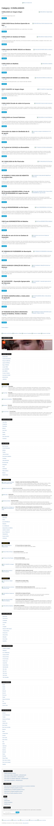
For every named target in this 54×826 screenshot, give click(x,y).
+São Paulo (4, 673)
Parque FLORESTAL (6, 360)
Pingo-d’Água (5, 758)
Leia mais (4, 18)
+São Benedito (5, 667)
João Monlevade (5, 460)
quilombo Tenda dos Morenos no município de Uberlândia (24, 786)
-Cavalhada (4, 620)
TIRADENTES (5, 534)
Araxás (3, 686)
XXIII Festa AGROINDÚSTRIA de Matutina (15, 221)
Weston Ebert (6, 787)
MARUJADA (11, 494)
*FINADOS (4, 650)
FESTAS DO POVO (14, 500)
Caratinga (4, 458)
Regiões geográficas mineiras (10, 773)
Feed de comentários (8, 802)
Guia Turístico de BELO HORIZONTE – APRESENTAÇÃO (15, 775)
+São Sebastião (5, 677)
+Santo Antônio (5, 665)
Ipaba (3, 743)
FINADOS (4, 523)
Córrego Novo (5, 733)
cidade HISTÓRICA (6, 362)
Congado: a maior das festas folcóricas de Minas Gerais (26, 481)
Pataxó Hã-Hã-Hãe (6, 699)
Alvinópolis (4, 464)
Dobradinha (10, 386)
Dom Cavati (4, 737)
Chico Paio (10, 392)
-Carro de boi (5, 618)
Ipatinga (4, 450)
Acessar (5, 798)
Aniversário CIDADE (6, 375)
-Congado (4, 626)
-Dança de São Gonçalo (7, 628)
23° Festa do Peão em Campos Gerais (23, 545)
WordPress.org (7, 804)
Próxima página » (5, 327)
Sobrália (4, 764)
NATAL (3, 519)
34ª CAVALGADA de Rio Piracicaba (13, 161)
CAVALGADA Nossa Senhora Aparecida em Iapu (25, 586)
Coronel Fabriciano (6, 448)
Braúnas (4, 729)
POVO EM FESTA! (5, 479)
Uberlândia (4, 468)
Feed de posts (7, 800)
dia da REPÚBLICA (6, 521)
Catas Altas (4, 422)
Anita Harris (6, 793)
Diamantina (4, 426)
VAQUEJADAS (5, 543)
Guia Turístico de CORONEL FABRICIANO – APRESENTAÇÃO (16, 778)
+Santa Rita (4, 662)
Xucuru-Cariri (5, 705)
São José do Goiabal (6, 762)
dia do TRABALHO (6, 532)
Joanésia (4, 747)
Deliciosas (4, 384)
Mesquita (4, 751)
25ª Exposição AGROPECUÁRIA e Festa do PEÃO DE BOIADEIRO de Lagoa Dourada (15, 192)
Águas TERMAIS (5, 364)
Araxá (3, 466)
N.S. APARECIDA (5, 525)
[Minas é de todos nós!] (27, 2)
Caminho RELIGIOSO (6, 358)
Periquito (4, 756)
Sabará (3, 434)
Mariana (4, 428)
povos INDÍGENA (5, 369)
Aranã (3, 684)
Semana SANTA (5, 536)
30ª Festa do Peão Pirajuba (19, 557)
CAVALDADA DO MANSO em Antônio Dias (15, 78)
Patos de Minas (5, 470)
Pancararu (4, 695)
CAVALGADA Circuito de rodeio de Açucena (16, 103)
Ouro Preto (4, 430)
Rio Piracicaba (5, 462)
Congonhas (4, 424)
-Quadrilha (4, 641)
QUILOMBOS (5, 371)
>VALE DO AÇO (5, 454)
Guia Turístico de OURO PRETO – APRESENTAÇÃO (14, 776)
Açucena (4, 721)
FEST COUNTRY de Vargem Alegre (13, 89)
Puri (3, 701)
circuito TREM (5, 366)
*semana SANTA (5, 654)
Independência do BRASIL (7, 527)
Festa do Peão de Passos (19, 551)
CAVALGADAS (5, 578)
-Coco (3, 624)
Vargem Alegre (5, 474)
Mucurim (4, 693)
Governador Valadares (6, 456)
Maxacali (4, 691)
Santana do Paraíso (6, 719)
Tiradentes (4, 438)
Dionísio (4, 735)
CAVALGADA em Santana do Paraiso (13, 37)
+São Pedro (4, 675)
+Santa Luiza (5, 660)
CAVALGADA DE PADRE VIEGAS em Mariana (16, 49)
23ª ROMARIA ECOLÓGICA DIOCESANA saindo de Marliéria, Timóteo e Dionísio (14, 313)
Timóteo (4, 452)
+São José (4, 671)
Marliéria (4, 749)
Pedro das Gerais (7, 786)
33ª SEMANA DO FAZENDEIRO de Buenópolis (16, 251)
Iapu (3, 741)
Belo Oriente (4, 725)
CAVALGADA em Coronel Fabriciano (13, 117)
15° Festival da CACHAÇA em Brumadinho (15, 147)
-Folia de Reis (5, 634)
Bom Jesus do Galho (6, 727)
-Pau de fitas (4, 638)
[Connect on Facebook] (26, 333)
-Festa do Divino (5, 656)
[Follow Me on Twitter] (16, 333)
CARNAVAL (4, 538)
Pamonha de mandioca (17, 398)
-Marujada (4, 636)
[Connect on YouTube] (45, 333)
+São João (4, 669)
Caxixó (3, 688)
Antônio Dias (4, 723)
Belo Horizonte (5, 446)
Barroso (3, 472)
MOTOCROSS (5, 377)
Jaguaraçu (4, 745)
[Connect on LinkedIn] (36, 333)
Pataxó (3, 697)
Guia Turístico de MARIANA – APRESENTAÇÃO (13, 780)
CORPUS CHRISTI (6, 530)
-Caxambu (4, 622)
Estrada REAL (5, 356)
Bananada (10, 405)
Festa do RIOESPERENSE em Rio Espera (15, 207)
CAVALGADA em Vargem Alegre (12, 12)
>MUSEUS (4, 379)
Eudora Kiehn (7, 791)
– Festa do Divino (5, 630)
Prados (3, 432)
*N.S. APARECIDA (5, 652)
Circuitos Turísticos (6, 373)
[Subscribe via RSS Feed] (7, 333)
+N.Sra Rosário (5, 658)
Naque (3, 754)
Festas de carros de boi (17, 488)
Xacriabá (4, 703)
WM (2, 13)
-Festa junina (4, 632)
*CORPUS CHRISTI (6, 648)
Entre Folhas (4, 739)
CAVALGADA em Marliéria (10, 64)
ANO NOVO (4, 517)
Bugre (3, 731)
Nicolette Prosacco (7, 789)
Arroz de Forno (12, 411)
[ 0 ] (3, 26)
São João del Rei (5, 436)
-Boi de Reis (4, 616)
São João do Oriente (6, 760)
